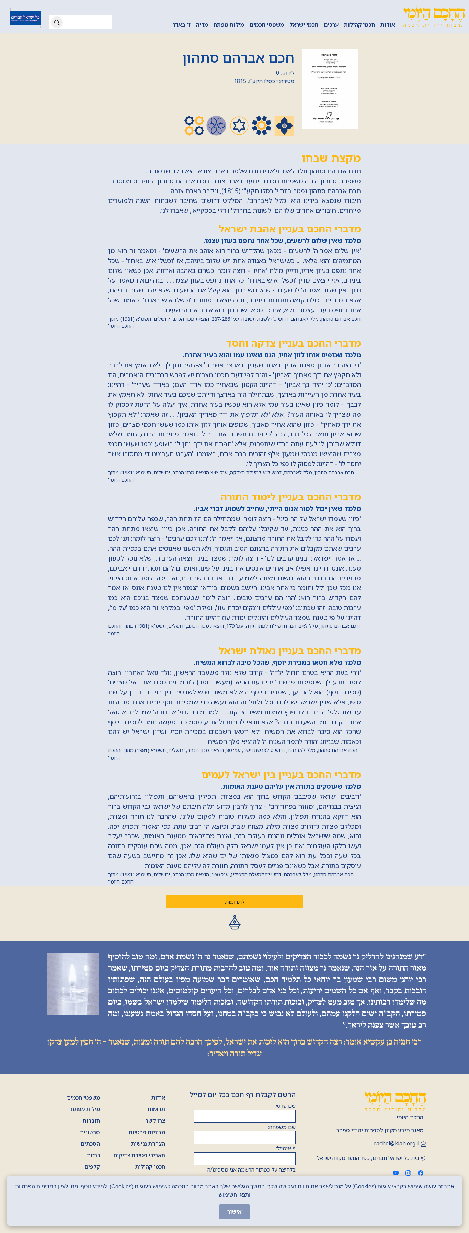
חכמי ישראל (303, 24)
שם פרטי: (285, 1105)
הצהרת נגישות (148, 1144)
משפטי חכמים (267, 24)
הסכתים (90, 1144)
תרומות (156, 1109)
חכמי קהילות (359, 24)
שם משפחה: (282, 1127)
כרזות (93, 1155)
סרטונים (90, 1132)
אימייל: (286, 1148)
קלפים (92, 1167)
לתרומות (234, 902)
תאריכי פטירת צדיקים (139, 1155)
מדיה (202, 24)
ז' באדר (182, 24)
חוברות (91, 1121)
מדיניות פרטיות (147, 1132)
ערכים (331, 24)
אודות (387, 24)
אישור (234, 1211)
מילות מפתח (229, 24)
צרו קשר (155, 1121)
